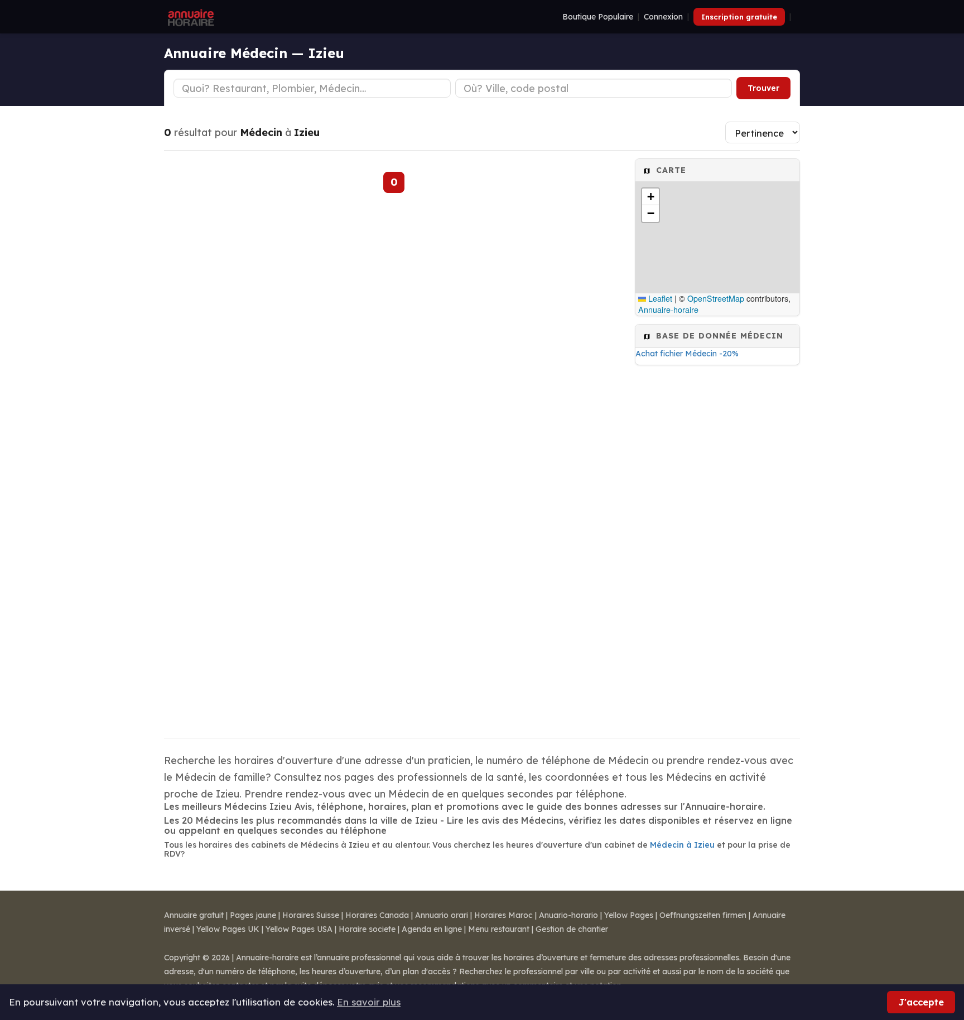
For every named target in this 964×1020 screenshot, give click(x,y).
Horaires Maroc (503, 915)
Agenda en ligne (432, 929)
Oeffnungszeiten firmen (702, 915)
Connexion (663, 17)
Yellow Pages (628, 915)
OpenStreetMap (715, 298)
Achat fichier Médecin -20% (687, 354)
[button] (650, 196)
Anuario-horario (568, 915)
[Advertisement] (717, 548)
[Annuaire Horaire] (190, 17)
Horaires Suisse (310, 915)
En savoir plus (369, 1002)
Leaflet (659, 298)
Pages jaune (253, 915)
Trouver (763, 88)
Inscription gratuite (739, 16)
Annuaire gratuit (194, 915)
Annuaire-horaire (668, 309)
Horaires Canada (377, 915)
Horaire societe (367, 929)
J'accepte (921, 1002)
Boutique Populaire (597, 17)
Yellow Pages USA (299, 929)
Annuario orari (441, 915)
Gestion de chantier (572, 929)
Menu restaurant (498, 929)
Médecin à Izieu (682, 845)
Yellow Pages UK (227, 929)
